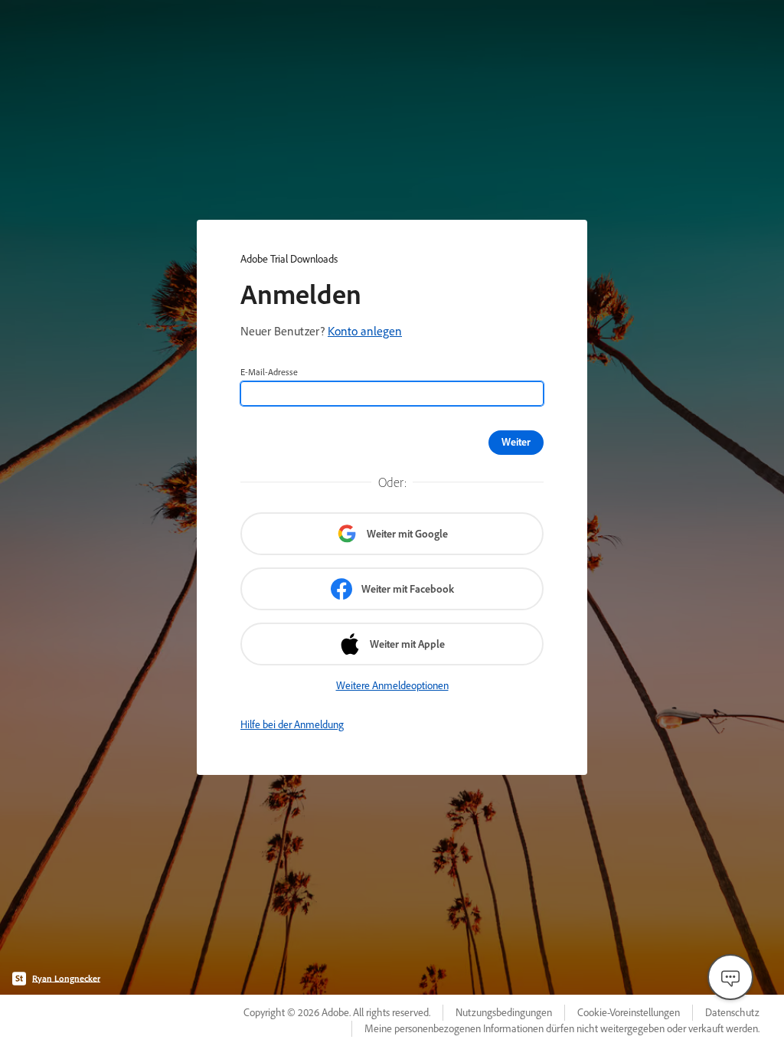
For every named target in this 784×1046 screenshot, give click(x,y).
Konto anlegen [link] (365, 330)
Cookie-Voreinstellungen (628, 1012)
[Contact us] (730, 977)
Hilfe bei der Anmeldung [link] (292, 724)
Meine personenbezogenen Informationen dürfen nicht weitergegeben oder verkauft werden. (562, 1028)
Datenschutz (732, 1012)
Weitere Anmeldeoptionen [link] (392, 685)
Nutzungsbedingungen (504, 1012)
